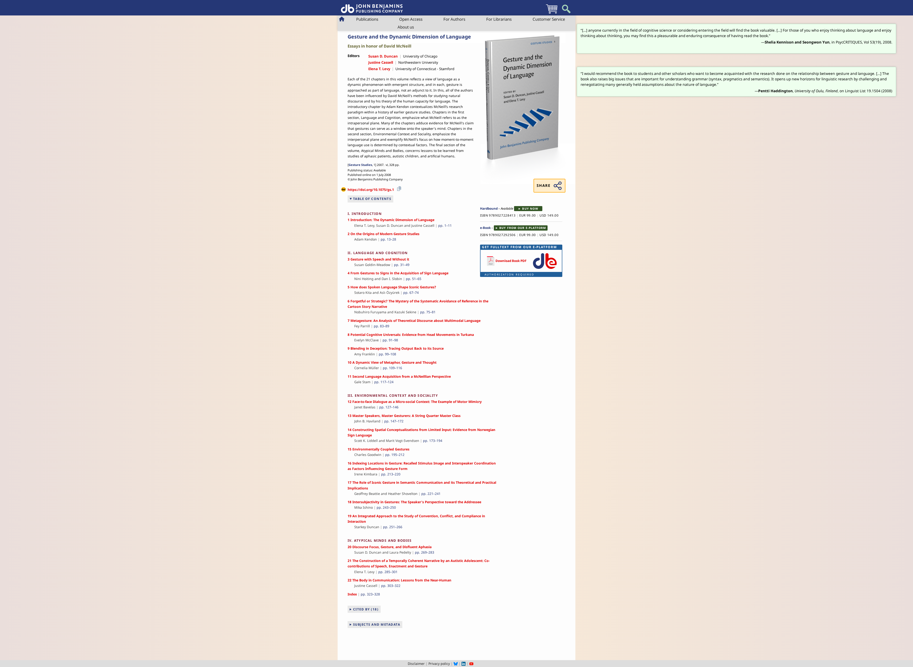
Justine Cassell (380, 62)
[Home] (372, 6)
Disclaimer (416, 663)
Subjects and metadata (376, 624)
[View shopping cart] (551, 13)
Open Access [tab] (411, 19)
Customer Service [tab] (549, 19)
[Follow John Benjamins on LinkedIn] (463, 663)
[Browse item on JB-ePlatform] (544, 269)
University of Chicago (420, 56)
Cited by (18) (366, 609)
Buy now (530, 209)
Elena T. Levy (379, 68)
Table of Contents (372, 199)
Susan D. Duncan (383, 56)
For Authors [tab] (454, 19)
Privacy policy (439, 663)
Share (543, 185)
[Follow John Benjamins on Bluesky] (456, 663)
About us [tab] (406, 27)
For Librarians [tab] (499, 19)
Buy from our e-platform (522, 228)
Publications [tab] (367, 19)
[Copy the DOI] (398, 188)
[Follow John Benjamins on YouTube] (471, 663)
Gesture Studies (360, 165)
